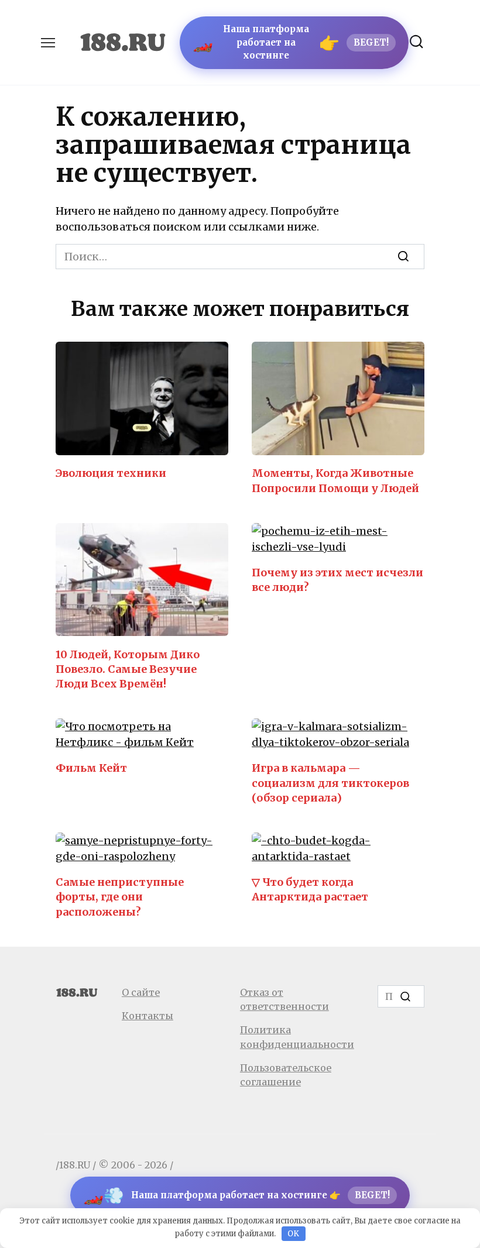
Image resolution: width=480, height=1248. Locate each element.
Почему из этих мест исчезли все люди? (337, 580)
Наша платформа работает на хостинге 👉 (236, 1195)
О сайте (141, 992)
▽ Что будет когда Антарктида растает (310, 889)
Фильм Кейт (91, 768)
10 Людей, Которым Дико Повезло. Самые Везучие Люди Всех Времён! (128, 668)
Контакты (147, 1016)
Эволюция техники (111, 473)
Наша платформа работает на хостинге (291, 42)
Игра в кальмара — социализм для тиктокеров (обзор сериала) (330, 782)
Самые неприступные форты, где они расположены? (120, 896)
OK (293, 1234)
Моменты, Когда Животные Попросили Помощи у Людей (335, 480)
